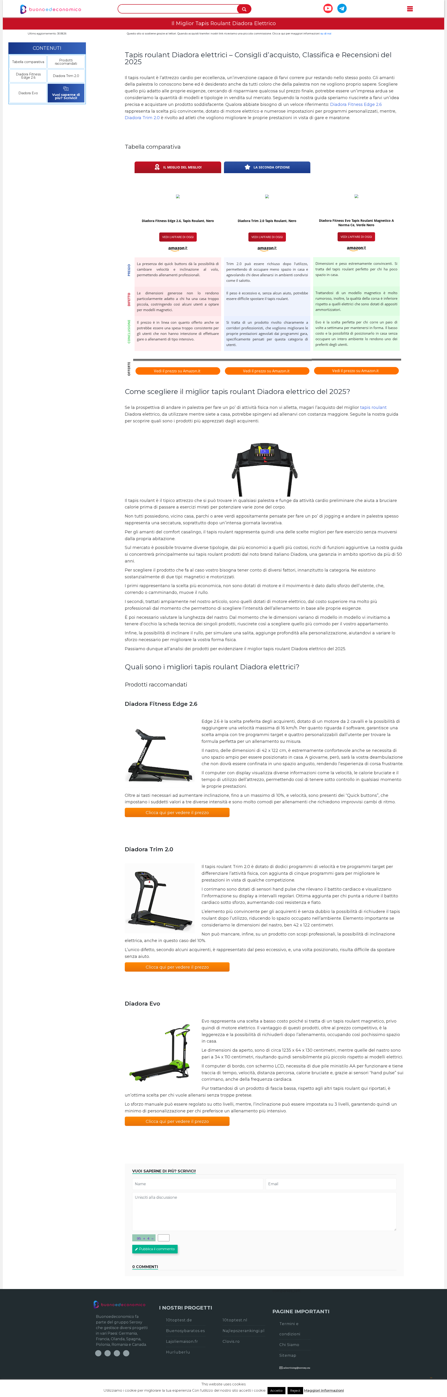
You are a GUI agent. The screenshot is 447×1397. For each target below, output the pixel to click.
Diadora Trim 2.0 (66, 76)
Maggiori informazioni (324, 1390)
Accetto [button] (276, 1390)
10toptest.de (179, 1320)
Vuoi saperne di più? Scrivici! (66, 96)
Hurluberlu (178, 1352)
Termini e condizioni (289, 1329)
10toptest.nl (235, 1320)
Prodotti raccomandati (66, 62)
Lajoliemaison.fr (182, 1341)
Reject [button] (295, 1390)
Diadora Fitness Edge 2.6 (28, 76)
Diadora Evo (28, 93)
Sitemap (287, 1355)
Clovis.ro (231, 1341)
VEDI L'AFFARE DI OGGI (178, 237)
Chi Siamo (289, 1345)
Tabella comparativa (28, 62)
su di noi (325, 33)
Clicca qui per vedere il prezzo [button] (177, 812)
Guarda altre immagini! (264, 461)
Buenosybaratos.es (185, 1331)
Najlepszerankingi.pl (244, 1331)
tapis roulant (373, 407)
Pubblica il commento (157, 1249)
